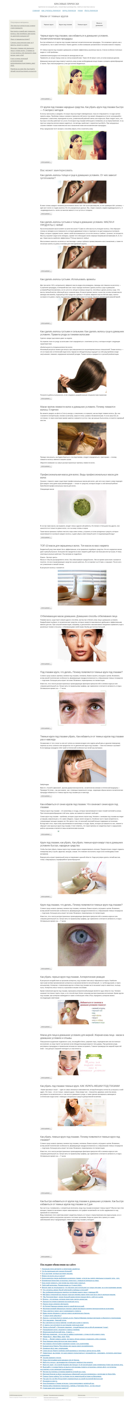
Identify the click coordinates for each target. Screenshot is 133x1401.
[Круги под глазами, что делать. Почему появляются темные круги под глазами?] (82, 944)
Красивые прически (66, 3)
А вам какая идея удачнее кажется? (56, 1388)
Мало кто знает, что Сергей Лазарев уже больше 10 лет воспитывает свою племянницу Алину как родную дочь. (83, 1365)
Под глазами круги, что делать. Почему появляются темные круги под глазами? (81, 672)
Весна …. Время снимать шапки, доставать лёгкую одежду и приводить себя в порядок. (74, 1339)
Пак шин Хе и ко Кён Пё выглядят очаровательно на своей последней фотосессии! (73, 1379)
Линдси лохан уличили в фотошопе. (56, 1304)
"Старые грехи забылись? (52, 1315)
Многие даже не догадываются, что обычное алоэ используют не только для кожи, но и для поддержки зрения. (82, 1287)
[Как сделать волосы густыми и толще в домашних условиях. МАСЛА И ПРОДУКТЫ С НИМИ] (82, 257)
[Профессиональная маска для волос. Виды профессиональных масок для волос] (82, 507)
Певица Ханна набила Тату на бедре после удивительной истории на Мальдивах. (72, 1376)
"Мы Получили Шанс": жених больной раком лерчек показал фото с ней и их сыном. (73, 1297)
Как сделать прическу (51, 10)
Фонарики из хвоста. (50, 1381)
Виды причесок (69, 10)
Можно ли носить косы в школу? (53, 1276)
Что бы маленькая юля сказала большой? (57, 1271)
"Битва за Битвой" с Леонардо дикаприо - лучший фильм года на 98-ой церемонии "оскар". (75, 1327)
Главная (36, 10)
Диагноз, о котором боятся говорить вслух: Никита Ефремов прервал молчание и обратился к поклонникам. (82, 1318)
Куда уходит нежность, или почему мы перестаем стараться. (63, 1283)
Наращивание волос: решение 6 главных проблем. (61, 1329)
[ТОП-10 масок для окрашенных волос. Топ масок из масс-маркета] (82, 588)
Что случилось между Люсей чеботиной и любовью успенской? (65, 1290)
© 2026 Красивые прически (16, 1395)
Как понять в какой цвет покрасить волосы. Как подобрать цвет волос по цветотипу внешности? (23, 33)
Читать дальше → (46, 98)
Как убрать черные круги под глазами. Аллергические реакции (72, 976)
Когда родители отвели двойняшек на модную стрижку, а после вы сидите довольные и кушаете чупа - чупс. (81, 1278)
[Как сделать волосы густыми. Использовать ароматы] (82, 309)
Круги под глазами (65, 24)
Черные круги (48, 24)
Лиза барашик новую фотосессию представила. (60, 1341)
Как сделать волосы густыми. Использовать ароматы (68, 279)
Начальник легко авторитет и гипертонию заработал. (61, 1269)
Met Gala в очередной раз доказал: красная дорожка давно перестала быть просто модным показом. (79, 1294)
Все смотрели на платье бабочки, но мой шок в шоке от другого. (66, 1322)
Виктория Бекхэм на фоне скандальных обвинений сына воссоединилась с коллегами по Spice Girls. (79, 1374)
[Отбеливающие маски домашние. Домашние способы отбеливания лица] (82, 645)
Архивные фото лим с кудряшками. (55, 1348)
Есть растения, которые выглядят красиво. (57, 1273)
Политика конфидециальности (51, 1397)
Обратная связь (81, 1395)
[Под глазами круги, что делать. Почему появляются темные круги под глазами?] (82, 708)
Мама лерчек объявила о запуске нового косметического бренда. (66, 1313)
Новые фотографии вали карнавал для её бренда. (61, 1360)
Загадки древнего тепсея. (52, 1357)
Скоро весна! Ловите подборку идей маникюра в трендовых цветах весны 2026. (72, 1350)
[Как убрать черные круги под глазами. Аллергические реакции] (82, 1012)
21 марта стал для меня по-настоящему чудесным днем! (63, 1325)
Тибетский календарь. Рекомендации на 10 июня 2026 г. (62, 1285)
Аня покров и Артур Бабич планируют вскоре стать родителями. (66, 1343)
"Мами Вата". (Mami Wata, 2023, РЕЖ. (56, 1336)
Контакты (46, 1395)
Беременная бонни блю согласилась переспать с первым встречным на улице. (70, 1280)
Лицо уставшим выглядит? (20, 39)
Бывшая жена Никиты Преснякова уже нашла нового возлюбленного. (68, 1346)
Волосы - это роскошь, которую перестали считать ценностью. (65, 1299)
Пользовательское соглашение (56, 1395)
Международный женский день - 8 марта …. (58, 1332)
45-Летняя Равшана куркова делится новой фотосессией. (63, 1306)
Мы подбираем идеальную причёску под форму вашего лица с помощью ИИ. (70, 1292)
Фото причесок (91, 10)
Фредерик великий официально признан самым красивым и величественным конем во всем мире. (78, 1308)
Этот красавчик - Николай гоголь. (55, 1320)
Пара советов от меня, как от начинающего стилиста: (62, 1311)
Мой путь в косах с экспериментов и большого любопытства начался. (68, 1362)
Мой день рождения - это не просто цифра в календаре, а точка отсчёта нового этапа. (74, 1334)
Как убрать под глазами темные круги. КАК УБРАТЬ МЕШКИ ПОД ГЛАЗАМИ (80, 1085)
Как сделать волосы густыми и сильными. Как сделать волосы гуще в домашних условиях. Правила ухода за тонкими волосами (82, 333)
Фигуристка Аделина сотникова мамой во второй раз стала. (64, 1372)
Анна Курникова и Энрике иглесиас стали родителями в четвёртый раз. (68, 1383)
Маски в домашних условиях (99, 24)
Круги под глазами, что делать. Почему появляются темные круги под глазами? (81, 904)
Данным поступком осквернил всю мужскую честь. (61, 1301)
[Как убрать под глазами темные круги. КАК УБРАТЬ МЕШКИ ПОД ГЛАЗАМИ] (82, 1112)
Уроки (80, 10)
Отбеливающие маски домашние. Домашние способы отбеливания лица (78, 616)
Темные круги (82, 24)
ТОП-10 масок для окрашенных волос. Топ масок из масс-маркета (74, 545)
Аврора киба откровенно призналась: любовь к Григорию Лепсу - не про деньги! (71, 1386)
